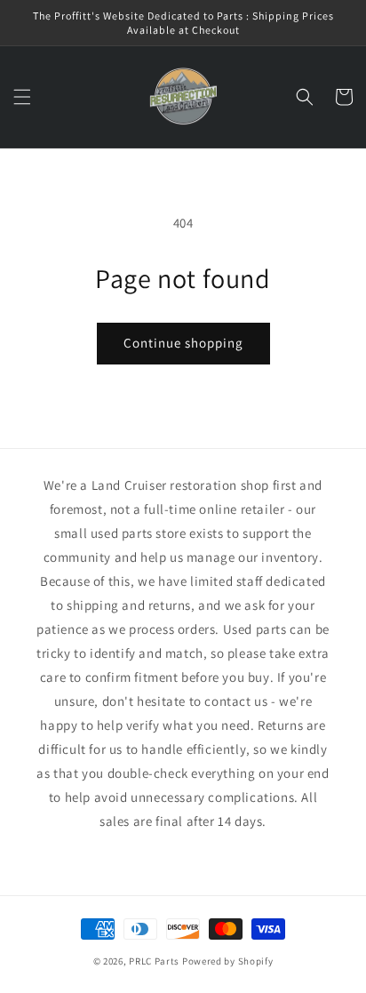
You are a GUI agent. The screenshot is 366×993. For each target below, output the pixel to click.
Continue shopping (183, 342)
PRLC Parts (154, 961)
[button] (22, 96)
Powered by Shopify (228, 961)
